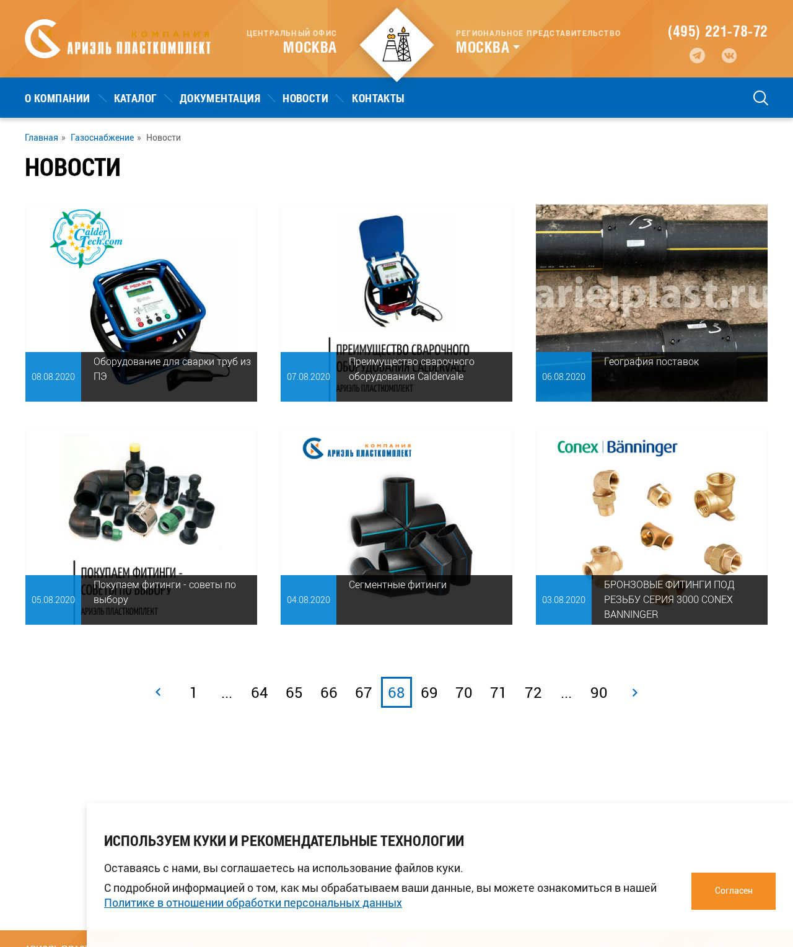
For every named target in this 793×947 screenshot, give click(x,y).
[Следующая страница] (635, 692)
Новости (305, 98)
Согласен (734, 890)
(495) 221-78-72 (718, 31)
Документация (220, 98)
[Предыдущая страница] (157, 692)
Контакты (378, 98)
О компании (57, 98)
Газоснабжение (102, 137)
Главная (41, 137)
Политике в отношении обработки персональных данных (253, 902)
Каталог (135, 98)
